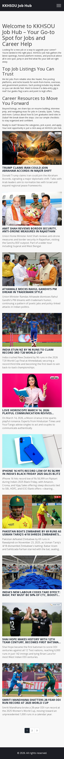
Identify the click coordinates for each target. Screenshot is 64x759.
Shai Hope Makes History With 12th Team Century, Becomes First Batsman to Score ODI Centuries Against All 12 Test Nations (31, 641)
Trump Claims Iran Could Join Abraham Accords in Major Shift (27, 169)
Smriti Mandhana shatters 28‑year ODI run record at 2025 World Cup (31, 701)
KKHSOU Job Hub (17, 5)
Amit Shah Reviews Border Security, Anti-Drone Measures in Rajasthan (29, 230)
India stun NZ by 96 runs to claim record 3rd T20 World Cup (27, 351)
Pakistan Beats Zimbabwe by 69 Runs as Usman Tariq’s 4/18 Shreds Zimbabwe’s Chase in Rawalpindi (31, 533)
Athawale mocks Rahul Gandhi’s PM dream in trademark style (29, 291)
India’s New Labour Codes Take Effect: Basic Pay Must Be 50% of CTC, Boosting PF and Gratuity (32, 594)
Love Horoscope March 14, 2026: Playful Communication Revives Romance (26, 412)
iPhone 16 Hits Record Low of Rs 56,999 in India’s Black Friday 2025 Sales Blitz (31, 472)
